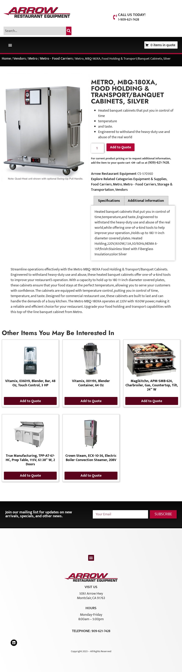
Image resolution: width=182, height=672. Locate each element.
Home (6, 59)
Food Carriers (101, 184)
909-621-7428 (101, 631)
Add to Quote (120, 147)
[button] (10, 45)
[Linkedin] (14, 643)
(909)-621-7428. (159, 163)
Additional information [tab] (146, 201)
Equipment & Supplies (150, 179)
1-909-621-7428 (128, 20)
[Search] (68, 31)
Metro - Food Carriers (56, 59)
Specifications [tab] (109, 201)
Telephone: (82, 631)
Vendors (19, 59)
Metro (33, 59)
